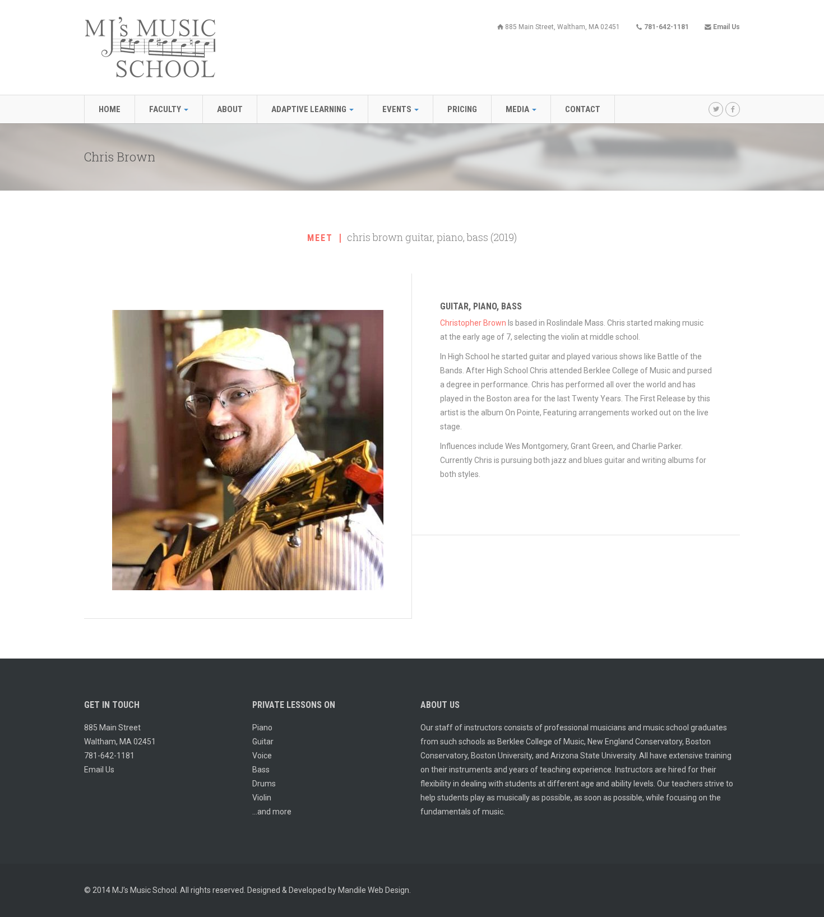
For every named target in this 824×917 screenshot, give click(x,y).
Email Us (99, 769)
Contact (582, 109)
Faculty (166, 109)
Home (110, 109)
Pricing (462, 109)
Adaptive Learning (309, 109)
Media (518, 109)
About (230, 109)
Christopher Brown (473, 322)
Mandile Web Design (373, 890)
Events (397, 109)
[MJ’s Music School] (150, 46)
